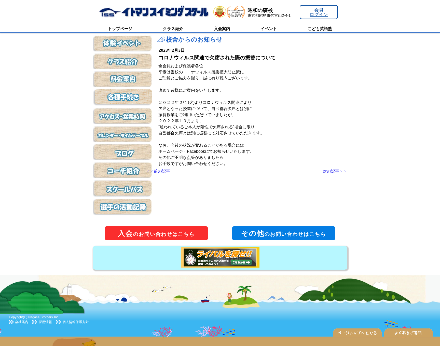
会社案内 (21, 322)
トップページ (120, 28)
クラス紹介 (173, 28)
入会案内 (222, 28)
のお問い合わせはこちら (156, 233)
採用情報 (45, 322)
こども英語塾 (320, 28)
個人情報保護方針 (75, 322)
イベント (269, 28)
